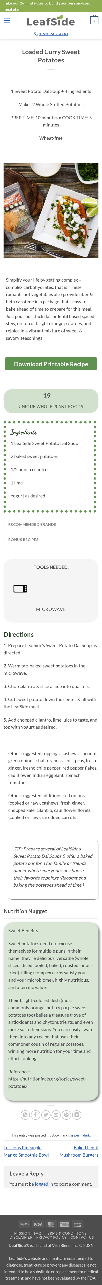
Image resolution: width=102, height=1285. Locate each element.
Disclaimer (20, 1237)
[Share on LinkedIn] (77, 1115)
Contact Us (82, 1237)
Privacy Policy (51, 1237)
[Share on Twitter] (46, 1115)
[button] (7, 20)
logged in (44, 1184)
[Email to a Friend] (56, 1115)
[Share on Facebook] (35, 1115)
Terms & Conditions (65, 1233)
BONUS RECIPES (23, 539)
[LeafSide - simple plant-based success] (51, 20)
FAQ (37, 1233)
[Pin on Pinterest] (66, 1115)
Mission (22, 1233)
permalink (82, 1135)
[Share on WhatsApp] (25, 1115)
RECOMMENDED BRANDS (32, 524)
